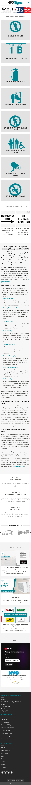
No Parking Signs (8, 379)
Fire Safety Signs (8, 321)
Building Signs (5, 719)
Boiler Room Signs (8, 298)
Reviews (3, 767)
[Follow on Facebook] (2, 772)
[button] (2, 3)
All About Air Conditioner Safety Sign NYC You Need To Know (15, 596)
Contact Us (4, 759)
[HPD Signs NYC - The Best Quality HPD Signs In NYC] (15, 3)
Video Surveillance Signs (10, 367)
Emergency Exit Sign (7, 231)
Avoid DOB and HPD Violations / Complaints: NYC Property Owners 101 (15, 568)
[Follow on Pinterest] (11, 772)
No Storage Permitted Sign (23, 231)
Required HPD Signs (6, 725)
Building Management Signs (11, 307)
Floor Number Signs (9, 344)
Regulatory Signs (8, 330)
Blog (2, 756)
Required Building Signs (10, 356)
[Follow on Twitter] (5, 772)
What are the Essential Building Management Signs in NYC (15, 625)
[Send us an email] (8, 772)
